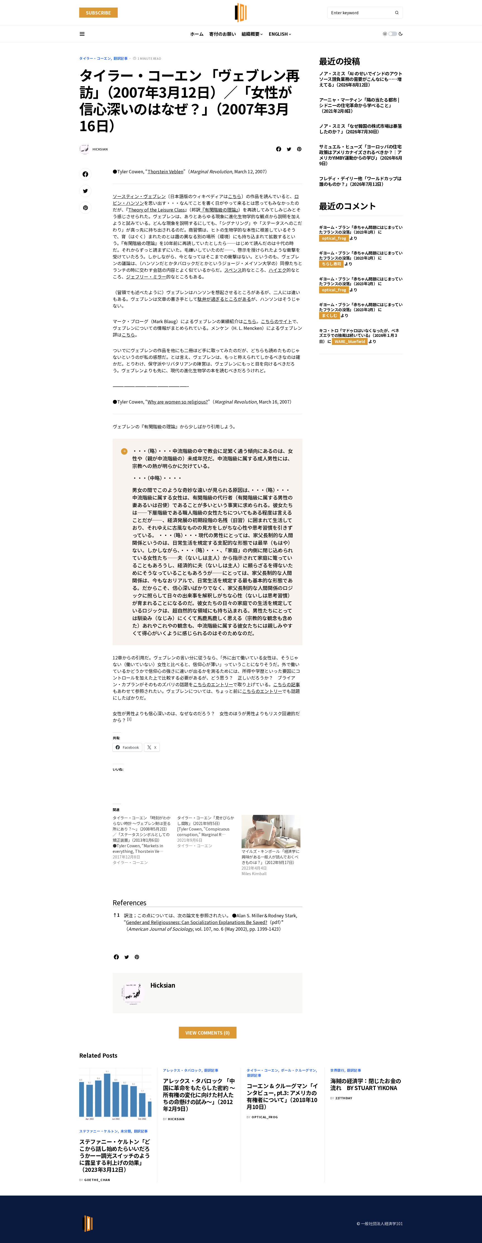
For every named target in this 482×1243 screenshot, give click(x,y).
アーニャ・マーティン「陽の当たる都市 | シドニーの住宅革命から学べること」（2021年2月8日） (359, 105)
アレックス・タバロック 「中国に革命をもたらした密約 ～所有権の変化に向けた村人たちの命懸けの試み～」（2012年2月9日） (199, 1095)
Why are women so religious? (178, 401)
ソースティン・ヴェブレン (139, 196)
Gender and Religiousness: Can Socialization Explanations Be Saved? (196, 922)
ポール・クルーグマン (298, 1070)
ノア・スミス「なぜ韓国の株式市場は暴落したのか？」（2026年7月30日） (360, 129)
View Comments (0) (207, 1032)
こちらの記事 (286, 684)
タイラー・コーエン (95, 58)
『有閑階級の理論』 (219, 209)
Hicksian (100, 149)
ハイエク (277, 270)
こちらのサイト (276, 321)
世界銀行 (337, 1070)
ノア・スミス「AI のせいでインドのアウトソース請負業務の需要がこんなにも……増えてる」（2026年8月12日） (361, 79)
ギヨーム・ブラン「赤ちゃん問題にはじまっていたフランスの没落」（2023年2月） (360, 229)
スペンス (233, 270)
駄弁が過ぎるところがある (224, 299)
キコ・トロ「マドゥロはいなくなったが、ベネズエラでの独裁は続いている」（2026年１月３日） (359, 336)
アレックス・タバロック (182, 1070)
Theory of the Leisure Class (156, 209)
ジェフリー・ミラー (146, 276)
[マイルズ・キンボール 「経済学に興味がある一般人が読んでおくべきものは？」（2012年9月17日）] (271, 832)
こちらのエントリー (213, 684)
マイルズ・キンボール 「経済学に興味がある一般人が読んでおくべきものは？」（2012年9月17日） (270, 856)
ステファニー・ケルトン (98, 1131)
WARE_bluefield (350, 341)
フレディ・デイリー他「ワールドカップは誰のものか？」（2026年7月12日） (360, 181)
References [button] (129, 902)
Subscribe (98, 12)
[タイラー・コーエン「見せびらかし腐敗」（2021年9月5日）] (209, 831)
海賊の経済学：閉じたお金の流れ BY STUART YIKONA (365, 1084)
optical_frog (334, 238)
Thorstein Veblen (165, 171)
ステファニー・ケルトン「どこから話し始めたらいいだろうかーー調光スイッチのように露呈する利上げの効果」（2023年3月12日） (114, 1156)
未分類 (125, 1131)
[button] (82, 33)
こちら (234, 196)
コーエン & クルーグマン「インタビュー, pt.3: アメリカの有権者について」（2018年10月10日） (282, 1096)
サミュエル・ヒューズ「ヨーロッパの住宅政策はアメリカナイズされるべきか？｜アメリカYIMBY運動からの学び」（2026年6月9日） (360, 155)
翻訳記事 (120, 58)
